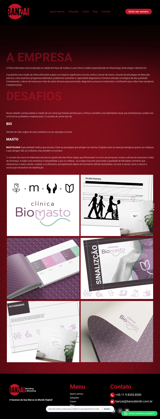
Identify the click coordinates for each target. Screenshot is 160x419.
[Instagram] (120, 411)
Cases (85, 11)
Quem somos (57, 11)
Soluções (73, 11)
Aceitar (107, 409)
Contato (106, 11)
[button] (139, 413)
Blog (95, 11)
